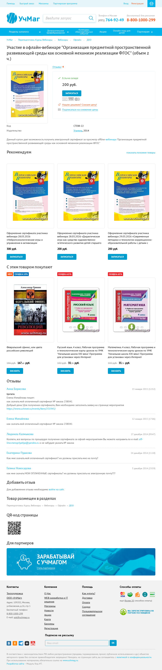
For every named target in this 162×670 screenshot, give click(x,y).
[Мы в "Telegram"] (21, 643)
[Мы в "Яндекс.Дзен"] (27, 643)
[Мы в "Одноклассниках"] (15, 643)
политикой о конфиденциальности (134, 657)
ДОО (71, 505)
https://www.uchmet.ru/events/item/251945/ (31, 408)
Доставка (87, 597)
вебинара (111, 139)
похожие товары (140, 152)
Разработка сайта (15, 663)
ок (113, 642)
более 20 (129, 600)
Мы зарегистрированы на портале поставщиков (137, 612)
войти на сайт (56, 489)
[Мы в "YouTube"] (33, 643)
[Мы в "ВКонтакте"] (9, 643)
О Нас (47, 593)
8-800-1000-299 (141, 19)
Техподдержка (15, 593)
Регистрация (137, 3)
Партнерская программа (65, 3)
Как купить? (88, 593)
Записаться (71, 93)
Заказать (15, 370)
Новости (49, 610)
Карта (47, 619)
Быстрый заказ (27, 3)
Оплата (86, 602)
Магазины (43, 3)
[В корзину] (151, 3)
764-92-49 (111, 19)
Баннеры (49, 623)
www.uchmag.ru (70, 660)
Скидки (86, 606)
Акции (47, 614)
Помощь (11, 3)
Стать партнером (46, 568)
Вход (126, 3)
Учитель (78, 130)
